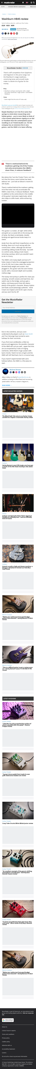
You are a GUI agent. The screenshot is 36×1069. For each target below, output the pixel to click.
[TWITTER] (13, 372)
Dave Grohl (29, 334)
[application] (18, 215)
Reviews (13, 29)
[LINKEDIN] (19, 372)
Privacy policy (6, 1038)
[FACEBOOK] (11, 372)
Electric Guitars (12, 14)
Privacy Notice (23, 317)
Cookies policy (6, 1041)
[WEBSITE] (22, 372)
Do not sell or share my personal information (14, 1056)
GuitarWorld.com (23, 377)
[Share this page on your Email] (17, 33)
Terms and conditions (8, 1034)
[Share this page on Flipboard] (14, 33)
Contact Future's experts (9, 1030)
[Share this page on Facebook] (3, 33)
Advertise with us (7, 1045)
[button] (2, 2)
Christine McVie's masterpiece (16, 6)
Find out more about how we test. (22, 108)
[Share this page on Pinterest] (11, 33)
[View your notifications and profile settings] (23, 2)
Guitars (4, 14)
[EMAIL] (25, 372)
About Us (4, 1027)
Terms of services (21, 316)
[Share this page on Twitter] (6, 33)
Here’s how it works (12, 39)
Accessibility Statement (8, 1049)
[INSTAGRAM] (16, 372)
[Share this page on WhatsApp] (8, 33)
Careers (4, 1052)
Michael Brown (22, 28)
